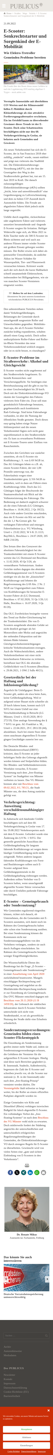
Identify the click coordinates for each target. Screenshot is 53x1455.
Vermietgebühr (12, 1088)
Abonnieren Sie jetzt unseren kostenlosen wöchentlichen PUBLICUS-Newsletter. (26, 296)
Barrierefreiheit (12, 1396)
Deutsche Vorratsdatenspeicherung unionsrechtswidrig (23, 1296)
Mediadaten (10, 1355)
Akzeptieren (26, 1429)
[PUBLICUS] (26, 5)
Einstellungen (26, 1445)
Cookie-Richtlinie (14, 1451)
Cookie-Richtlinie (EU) (16, 1391)
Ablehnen (26, 1437)
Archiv (7, 1346)
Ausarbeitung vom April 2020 (28, 973)
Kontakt (8, 1379)
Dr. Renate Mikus (27, 1234)
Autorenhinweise (13, 1351)
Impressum (42, 1451)
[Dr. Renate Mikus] (26, 1209)
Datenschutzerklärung (28, 1451)
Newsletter (9, 1374)
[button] (48, 1410)
